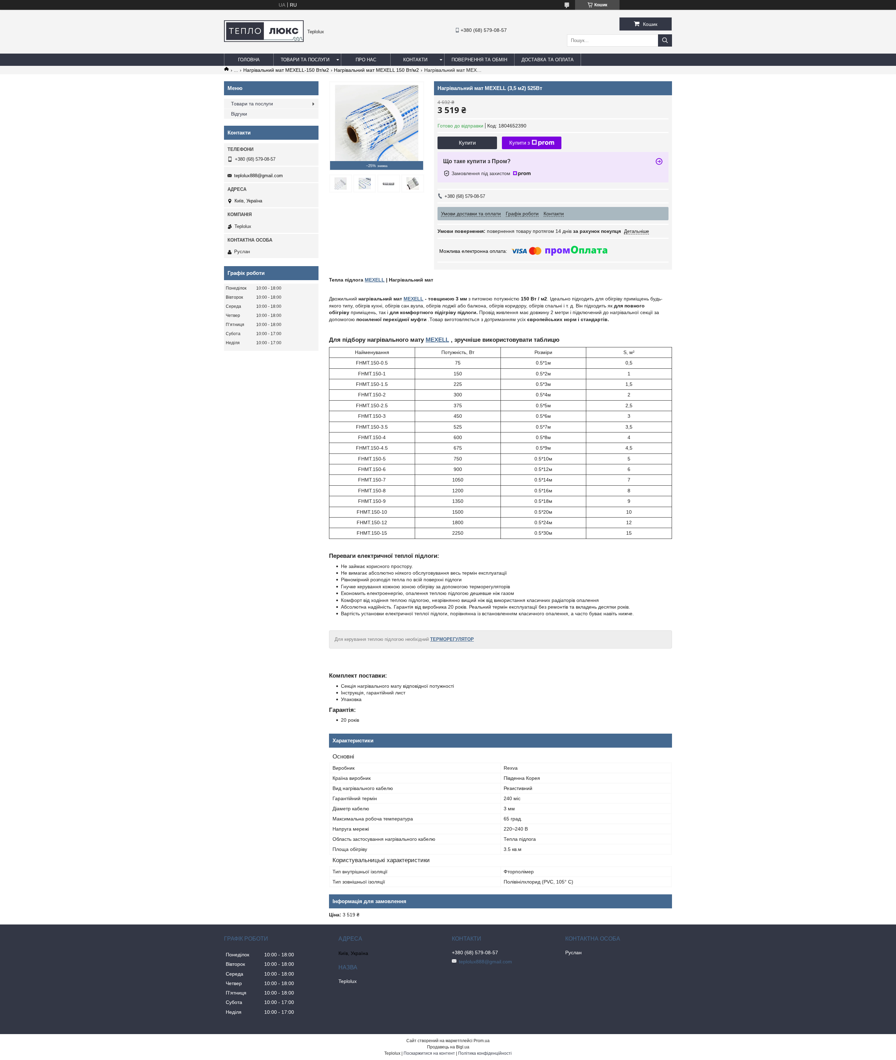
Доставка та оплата (548, 59)
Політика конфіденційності (485, 1053)
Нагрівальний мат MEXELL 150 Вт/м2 (376, 70)
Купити (467, 143)
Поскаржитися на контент (429, 1053)
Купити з (519, 143)
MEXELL (375, 280)
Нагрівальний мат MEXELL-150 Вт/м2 (286, 70)
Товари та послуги (305, 59)
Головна (249, 59)
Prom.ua (482, 1040)
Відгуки (239, 114)
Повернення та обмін (479, 59)
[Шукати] (665, 40)
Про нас (366, 59)
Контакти (415, 59)
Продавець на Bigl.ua (448, 1047)
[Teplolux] (264, 40)
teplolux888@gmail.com (258, 175)
